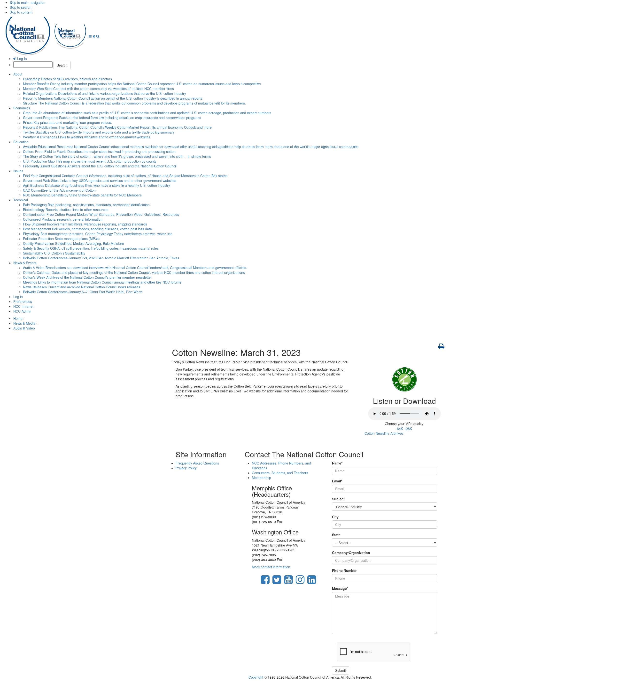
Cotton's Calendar (134, 272)
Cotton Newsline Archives (383, 433)
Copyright (255, 677)
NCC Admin (22, 311)
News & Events (24, 262)
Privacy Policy (186, 467)
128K (408, 428)
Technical (20, 199)
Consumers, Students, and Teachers (280, 472)
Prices (67, 122)
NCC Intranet (23, 306)
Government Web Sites (99, 180)
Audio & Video (135, 267)
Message (340, 588)
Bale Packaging (86, 204)
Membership (261, 477)
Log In (21, 58)
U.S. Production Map (89, 161)
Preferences (22, 301)
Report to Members (112, 98)
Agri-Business (96, 185)
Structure (134, 103)
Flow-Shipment (85, 224)
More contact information (271, 566)
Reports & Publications (117, 127)
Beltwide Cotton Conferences (101, 257)
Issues (18, 170)
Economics (21, 107)
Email (337, 481)
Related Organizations (104, 93)
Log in (18, 296)
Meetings (102, 282)
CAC (59, 190)
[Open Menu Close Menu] (92, 36)
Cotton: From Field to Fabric (99, 151)
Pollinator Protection (61, 238)
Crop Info (147, 112)
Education (21, 141)
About (17, 74)
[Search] (97, 36)
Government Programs (112, 117)
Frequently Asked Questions (100, 166)
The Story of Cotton (117, 156)
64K (400, 428)
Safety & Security (91, 248)
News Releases (81, 287)
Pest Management (87, 228)
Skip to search (20, 7)
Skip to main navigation (27, 2)
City (335, 516)
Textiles (99, 132)
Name (337, 463)
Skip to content (21, 12)
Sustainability (54, 253)
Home (18, 318)
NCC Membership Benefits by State (82, 195)
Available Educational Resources (190, 146)
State (336, 534)
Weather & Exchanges (86, 137)
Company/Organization (351, 552)
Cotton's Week (87, 277)
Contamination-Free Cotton (101, 214)
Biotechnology (65, 209)
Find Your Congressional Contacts (125, 175)
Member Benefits (142, 83)
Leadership (67, 78)
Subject (338, 498)
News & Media (24, 323)
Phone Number (344, 570)
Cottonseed (62, 219)
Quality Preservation (73, 243)
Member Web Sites (98, 88)
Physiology (97, 233)
